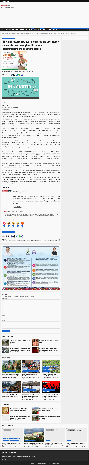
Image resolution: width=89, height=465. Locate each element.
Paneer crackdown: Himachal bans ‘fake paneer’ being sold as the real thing (5, 410)
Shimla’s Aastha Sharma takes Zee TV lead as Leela (35, 342)
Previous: (16, 239)
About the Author (5, 107)
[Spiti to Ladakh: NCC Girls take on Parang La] (31, 366)
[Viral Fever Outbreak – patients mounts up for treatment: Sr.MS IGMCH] (34, 435)
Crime (5, 438)
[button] (3, 75)
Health (44, 366)
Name (3, 315)
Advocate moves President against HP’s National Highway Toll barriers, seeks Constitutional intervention (30, 396)
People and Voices (26, 369)
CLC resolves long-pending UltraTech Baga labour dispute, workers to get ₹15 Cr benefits (50, 396)
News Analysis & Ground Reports (19, 29)
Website (4, 325)
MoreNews (50, 463)
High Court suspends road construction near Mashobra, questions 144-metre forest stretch (5, 350)
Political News (6, 440)
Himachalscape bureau (9, 71)
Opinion (5, 389)
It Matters (8, 29)
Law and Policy (45, 368)
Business (44, 388)
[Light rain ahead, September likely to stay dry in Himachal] (76, 435)
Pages (44, 29)
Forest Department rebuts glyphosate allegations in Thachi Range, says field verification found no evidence (10, 375)
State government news (14, 440)
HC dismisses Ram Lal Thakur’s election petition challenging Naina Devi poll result (35, 350)
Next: (45, 239)
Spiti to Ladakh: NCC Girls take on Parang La (29, 375)
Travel (50, 29)
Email (3, 320)
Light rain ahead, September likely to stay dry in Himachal (5, 342)
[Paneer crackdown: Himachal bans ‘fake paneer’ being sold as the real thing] (12, 435)
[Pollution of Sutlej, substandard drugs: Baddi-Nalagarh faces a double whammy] (55, 435)
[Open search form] (87, 29)
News (2, 29)
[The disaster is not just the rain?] (11, 387)
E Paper (55, 29)
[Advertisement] (18, 17)
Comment (5, 298)
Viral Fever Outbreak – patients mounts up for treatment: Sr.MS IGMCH (35, 410)
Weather (31, 29)
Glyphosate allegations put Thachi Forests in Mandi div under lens (49, 375)
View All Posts (17, 206)
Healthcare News (49, 366)
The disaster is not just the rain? (9, 394)
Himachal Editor (6, 378)
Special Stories (38, 29)
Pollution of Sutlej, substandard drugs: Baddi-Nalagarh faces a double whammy (5, 418)
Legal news (25, 388)
